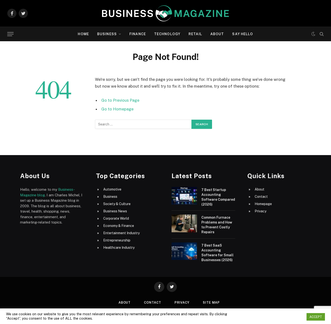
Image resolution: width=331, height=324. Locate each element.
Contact (261, 197)
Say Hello (242, 34)
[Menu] (10, 34)
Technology (167, 34)
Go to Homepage (117, 109)
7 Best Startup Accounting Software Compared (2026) (218, 197)
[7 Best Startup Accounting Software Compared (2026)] (184, 196)
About (217, 34)
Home (83, 34)
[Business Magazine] (165, 13)
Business (107, 34)
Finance (137, 34)
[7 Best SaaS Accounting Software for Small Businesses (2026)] (184, 251)
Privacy (260, 211)
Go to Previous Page (120, 100)
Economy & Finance (118, 226)
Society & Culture (117, 204)
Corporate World (116, 218)
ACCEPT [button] (315, 317)
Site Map (211, 302)
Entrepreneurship (116, 240)
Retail (195, 34)
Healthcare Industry (118, 247)
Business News (115, 211)
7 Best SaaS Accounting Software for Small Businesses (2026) (217, 252)
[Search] (321, 34)
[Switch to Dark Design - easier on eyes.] (313, 34)
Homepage (263, 204)
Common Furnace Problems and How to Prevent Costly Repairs (216, 225)
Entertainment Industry (121, 233)
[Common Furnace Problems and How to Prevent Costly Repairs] (184, 223)
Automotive (112, 189)
